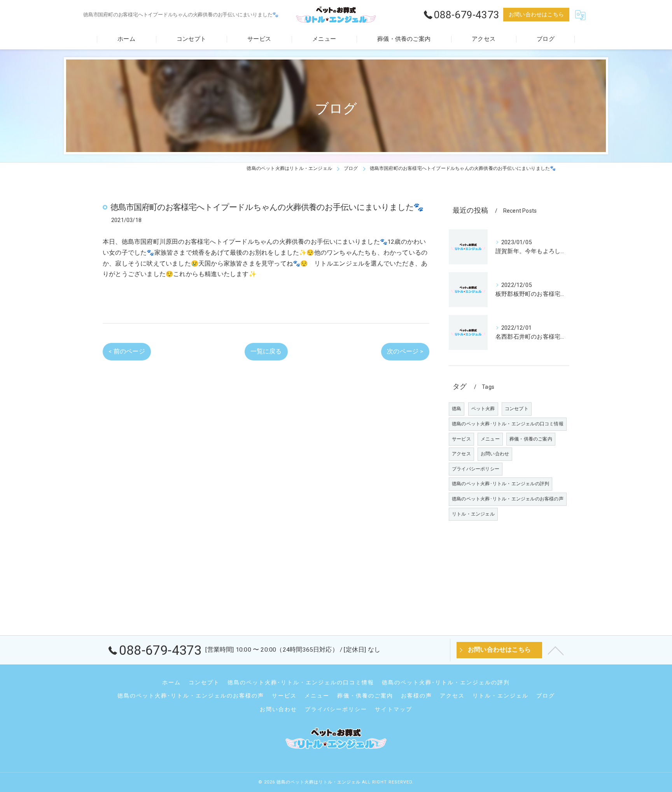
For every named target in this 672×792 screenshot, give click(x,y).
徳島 (456, 408)
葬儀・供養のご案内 (530, 439)
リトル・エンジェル (473, 514)
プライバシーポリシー (475, 469)
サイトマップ (393, 709)
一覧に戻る (266, 351)
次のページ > (405, 351)
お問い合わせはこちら (536, 14)
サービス (461, 439)
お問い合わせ (495, 453)
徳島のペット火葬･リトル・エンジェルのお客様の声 (508, 499)
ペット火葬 (483, 408)
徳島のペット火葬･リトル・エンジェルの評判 (500, 483)
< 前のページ (126, 351)
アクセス (461, 453)
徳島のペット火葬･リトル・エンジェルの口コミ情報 (508, 424)
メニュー (490, 439)
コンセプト (516, 408)
